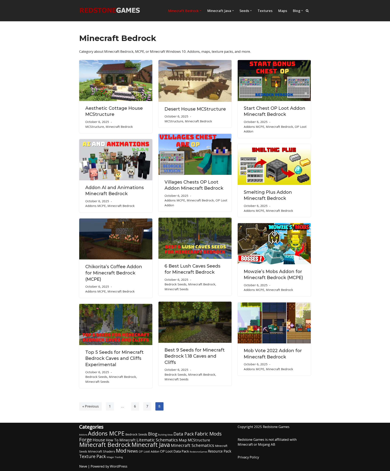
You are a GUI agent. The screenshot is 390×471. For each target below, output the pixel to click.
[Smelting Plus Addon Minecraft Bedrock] (274, 164)
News (132, 451)
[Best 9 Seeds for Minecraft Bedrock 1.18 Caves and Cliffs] (195, 322)
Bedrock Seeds (175, 284)
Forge (85, 439)
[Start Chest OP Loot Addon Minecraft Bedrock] (274, 80)
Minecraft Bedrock (119, 127)
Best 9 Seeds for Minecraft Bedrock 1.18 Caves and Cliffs (195, 356)
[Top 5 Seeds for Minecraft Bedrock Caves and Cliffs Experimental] (115, 324)
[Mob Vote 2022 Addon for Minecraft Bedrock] (274, 322)
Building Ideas (165, 434)
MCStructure (94, 127)
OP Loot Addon (149, 451)
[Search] (307, 10)
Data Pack (183, 434)
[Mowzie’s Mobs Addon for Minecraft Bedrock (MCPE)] (274, 243)
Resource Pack (219, 451)
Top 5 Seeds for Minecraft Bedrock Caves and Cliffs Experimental (114, 358)
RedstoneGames (198, 451)
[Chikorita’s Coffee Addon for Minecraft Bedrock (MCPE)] (115, 239)
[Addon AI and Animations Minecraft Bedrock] (115, 159)
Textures (265, 10)
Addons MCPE (254, 127)
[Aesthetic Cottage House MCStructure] (115, 80)
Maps (282, 10)
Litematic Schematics (157, 440)
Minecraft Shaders (101, 451)
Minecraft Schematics (192, 445)
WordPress (118, 466)
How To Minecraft (121, 440)
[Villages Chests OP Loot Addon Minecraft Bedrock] (195, 154)
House (99, 440)
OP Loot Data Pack (174, 451)
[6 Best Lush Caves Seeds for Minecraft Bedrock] (195, 238)
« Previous (90, 406)
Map (183, 439)
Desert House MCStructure (195, 109)
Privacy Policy (248, 457)
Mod (121, 450)
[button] (200, 10)
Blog (152, 434)
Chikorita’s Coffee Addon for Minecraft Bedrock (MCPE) (113, 273)
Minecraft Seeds (176, 289)
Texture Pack (92, 456)
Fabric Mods (208, 433)
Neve (83, 466)
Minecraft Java (150, 444)
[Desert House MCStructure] (195, 81)
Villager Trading (115, 457)
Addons (83, 434)
